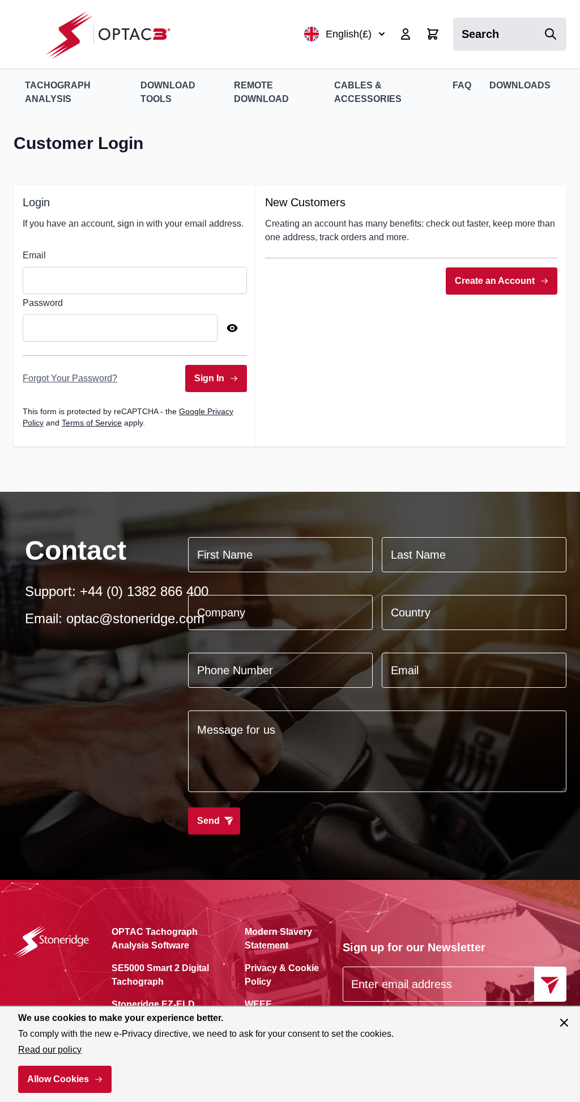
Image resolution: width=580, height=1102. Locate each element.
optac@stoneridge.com (135, 618)
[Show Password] (232, 328)
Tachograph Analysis (58, 92)
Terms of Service (92, 422)
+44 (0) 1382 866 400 (144, 591)
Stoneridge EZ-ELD (153, 1004)
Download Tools (167, 92)
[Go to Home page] (114, 34)
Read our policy (50, 1049)
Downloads (520, 85)
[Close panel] (564, 1023)
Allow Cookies (58, 1079)
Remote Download (261, 92)
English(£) (349, 34)
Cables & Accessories (368, 92)
